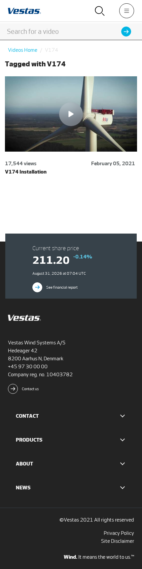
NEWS (23, 487)
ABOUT (24, 463)
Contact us (30, 389)
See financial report (62, 287)
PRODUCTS (29, 440)
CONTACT (27, 416)
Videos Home (22, 50)
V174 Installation (26, 172)
